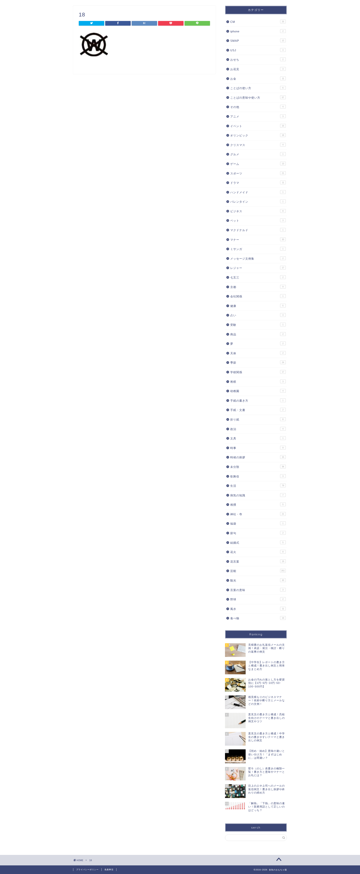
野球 (257, 599)
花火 (257, 552)
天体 (257, 353)
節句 (257, 533)
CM (257, 21)
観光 (257, 580)
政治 (257, 429)
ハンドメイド (257, 192)
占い (257, 315)
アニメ (257, 116)
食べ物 (257, 618)
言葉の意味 (257, 590)
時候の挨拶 (257, 457)
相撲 (257, 504)
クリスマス (257, 145)
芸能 (257, 570)
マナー (257, 239)
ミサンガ (257, 249)
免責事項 (108, 869)
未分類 (257, 466)
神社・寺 (257, 514)
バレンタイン (257, 201)
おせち (257, 59)
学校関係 (257, 372)
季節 (257, 362)
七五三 (257, 277)
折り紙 (257, 419)
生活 (257, 485)
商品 (257, 334)
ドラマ (257, 182)
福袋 (257, 523)
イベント (257, 126)
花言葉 (257, 561)
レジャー (257, 267)
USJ (257, 50)
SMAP (257, 40)
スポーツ (257, 173)
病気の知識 (257, 495)
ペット (257, 220)
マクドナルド (257, 230)
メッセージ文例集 (257, 258)
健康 (257, 305)
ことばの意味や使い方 (257, 97)
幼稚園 (257, 391)
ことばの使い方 (257, 88)
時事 (257, 448)
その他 (257, 107)
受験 (257, 324)
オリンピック (257, 135)
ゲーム (257, 163)
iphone (257, 31)
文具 (257, 438)
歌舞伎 (257, 476)
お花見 (257, 69)
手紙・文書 (257, 410)
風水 (257, 608)
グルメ (257, 154)
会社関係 (257, 296)
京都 (257, 287)
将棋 (257, 381)
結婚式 (257, 542)
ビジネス (257, 211)
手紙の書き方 (257, 400)
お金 (257, 78)
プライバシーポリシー (87, 869)
